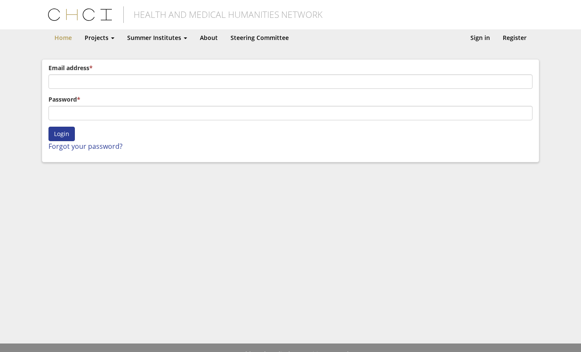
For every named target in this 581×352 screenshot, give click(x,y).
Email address (68, 68)
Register (515, 38)
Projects (97, 38)
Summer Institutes (155, 38)
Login (61, 134)
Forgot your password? (85, 146)
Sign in (480, 38)
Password (62, 99)
